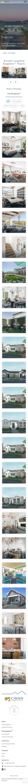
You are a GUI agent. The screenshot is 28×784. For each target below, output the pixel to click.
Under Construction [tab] (10, 106)
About (3, 753)
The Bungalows (6, 724)
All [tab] (8, 101)
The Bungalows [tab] (14, 93)
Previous (10, 82)
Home (5, 53)
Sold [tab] (22, 106)
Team (3, 756)
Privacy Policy (14, 775)
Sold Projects (5, 734)
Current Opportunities (8, 743)
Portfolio (4, 746)
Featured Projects (7, 727)
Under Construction (7, 737)
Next (15, 82)
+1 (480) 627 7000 (9, 763)
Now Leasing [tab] (17, 101)
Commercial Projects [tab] (14, 97)
